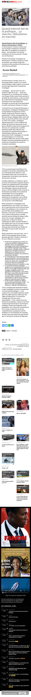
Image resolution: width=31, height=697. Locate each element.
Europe (8, 330)
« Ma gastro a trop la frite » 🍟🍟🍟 (17, 658)
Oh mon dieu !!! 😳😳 (13, 641)
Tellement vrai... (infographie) (12, 349)
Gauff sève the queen (13, 617)
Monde (10, 615)
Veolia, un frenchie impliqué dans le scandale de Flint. (17, 345)
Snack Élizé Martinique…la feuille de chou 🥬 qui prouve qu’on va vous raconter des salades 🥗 (19, 646)
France (10, 634)
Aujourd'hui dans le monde (7, 360)
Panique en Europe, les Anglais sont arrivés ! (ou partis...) (7, 369)
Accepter (23, 693)
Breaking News (21, 435)
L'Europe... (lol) (5, 468)
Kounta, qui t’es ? (12, 621)
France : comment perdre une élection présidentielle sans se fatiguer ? (17, 636)
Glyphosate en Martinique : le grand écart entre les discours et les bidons (19, 680)
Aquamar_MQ (21, 595)
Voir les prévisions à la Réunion (11, 602)
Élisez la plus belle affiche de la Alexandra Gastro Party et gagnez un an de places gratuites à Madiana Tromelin (19, 653)
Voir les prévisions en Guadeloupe (12, 599)
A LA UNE (19, 359)
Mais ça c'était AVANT (21, 413)
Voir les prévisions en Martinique (12, 600)
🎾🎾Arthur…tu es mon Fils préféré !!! (17, 625)
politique (14, 330)
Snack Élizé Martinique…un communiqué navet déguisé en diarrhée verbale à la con (19, 663)
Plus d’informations (13, 693)
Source (4, 322)
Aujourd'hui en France (8, 387)
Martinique (12, 609)
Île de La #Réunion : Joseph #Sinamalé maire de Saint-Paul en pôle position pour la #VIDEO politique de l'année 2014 (23, 447)
